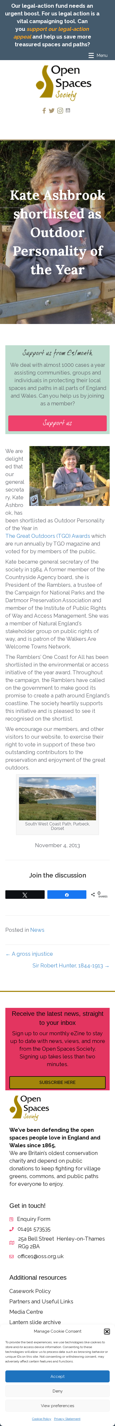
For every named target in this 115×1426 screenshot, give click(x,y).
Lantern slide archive (35, 1322)
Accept (57, 1376)
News (37, 930)
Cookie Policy (41, 1419)
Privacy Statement (67, 1419)
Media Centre (26, 1312)
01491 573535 (34, 1229)
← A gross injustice (29, 954)
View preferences (57, 1405)
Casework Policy (30, 1291)
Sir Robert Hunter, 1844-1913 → (71, 965)
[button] (107, 1331)
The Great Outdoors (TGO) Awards (48, 536)
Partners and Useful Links (41, 1301)
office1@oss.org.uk (41, 1256)
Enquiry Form (33, 1219)
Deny (58, 1391)
